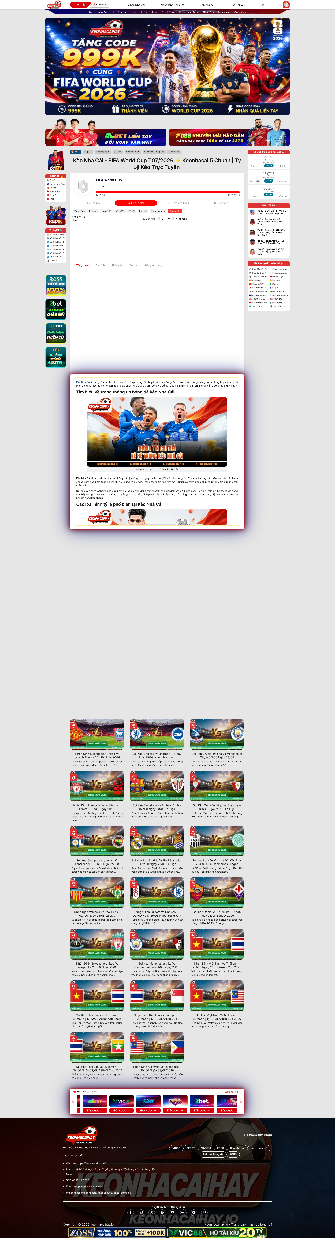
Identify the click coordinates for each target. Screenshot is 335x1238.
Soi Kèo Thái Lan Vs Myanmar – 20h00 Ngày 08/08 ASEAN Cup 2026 (97, 1068)
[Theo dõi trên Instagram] (141, 1212)
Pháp (144, 12)
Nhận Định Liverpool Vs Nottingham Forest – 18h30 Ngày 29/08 (97, 807)
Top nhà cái (207, 4)
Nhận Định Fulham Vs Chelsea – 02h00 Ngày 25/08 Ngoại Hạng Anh (157, 913)
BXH (263, 4)
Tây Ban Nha (120, 12)
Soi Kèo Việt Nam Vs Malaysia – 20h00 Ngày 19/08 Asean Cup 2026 (217, 1017)
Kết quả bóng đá (106, 1147)
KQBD (122, 1147)
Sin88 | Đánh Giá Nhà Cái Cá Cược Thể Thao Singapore (271, 212)
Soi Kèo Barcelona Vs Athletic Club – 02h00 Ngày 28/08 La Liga (157, 807)
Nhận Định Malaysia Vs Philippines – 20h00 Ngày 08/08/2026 (157, 1068)
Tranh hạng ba (158, 211)
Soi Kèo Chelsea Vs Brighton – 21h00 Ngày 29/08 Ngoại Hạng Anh (157, 755)
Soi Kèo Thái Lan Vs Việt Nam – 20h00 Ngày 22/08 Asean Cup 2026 (97, 1017)
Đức (134, 12)
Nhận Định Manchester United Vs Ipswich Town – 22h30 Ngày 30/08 (97, 755)
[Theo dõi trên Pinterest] (162, 1212)
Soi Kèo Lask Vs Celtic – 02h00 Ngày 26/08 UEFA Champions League (217, 862)
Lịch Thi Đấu (237, 4)
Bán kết (143, 211)
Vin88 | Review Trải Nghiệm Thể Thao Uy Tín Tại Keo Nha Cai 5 (271, 232)
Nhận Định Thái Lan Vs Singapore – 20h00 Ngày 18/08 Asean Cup (157, 1017)
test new (93, 211)
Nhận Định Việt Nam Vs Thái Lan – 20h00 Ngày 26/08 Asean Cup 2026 (217, 965)
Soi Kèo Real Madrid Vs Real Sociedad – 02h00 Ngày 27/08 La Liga (157, 862)
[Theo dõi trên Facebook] (130, 1212)
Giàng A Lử (178, 1207)
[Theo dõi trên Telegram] (194, 1212)
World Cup (240, 12)
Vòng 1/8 (120, 211)
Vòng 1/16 (106, 211)
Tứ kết (131, 211)
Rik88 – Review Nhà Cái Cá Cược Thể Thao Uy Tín (270, 242)
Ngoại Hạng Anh (98, 12)
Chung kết (175, 211)
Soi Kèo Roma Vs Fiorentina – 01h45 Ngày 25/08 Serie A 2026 (217, 913)
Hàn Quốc (224, 12)
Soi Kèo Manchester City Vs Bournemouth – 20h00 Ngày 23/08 (157, 965)
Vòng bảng (79, 211)
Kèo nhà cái (69, 1147)
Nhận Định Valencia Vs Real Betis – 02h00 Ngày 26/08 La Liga (97, 913)
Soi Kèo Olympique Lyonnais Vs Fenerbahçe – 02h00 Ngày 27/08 (97, 862)
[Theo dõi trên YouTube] (173, 1212)
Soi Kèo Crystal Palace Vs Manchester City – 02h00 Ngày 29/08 (217, 755)
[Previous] (73, 1101)
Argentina (177, 12)
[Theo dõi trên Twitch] (204, 1212)
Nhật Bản (208, 12)
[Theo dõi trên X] (151, 1212)
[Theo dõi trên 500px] (183, 1212)
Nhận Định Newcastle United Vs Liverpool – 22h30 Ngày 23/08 (97, 965)
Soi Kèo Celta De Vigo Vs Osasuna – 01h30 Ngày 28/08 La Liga (217, 807)
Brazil (164, 12)
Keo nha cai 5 (87, 1147)
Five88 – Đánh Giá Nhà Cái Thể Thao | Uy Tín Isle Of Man (270, 251)
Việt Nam (193, 12)
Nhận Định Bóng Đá (172, 4)
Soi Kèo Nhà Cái (135, 4)
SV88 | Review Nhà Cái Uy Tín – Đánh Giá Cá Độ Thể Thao (270, 222)
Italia (154, 12)
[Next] (240, 1101)
